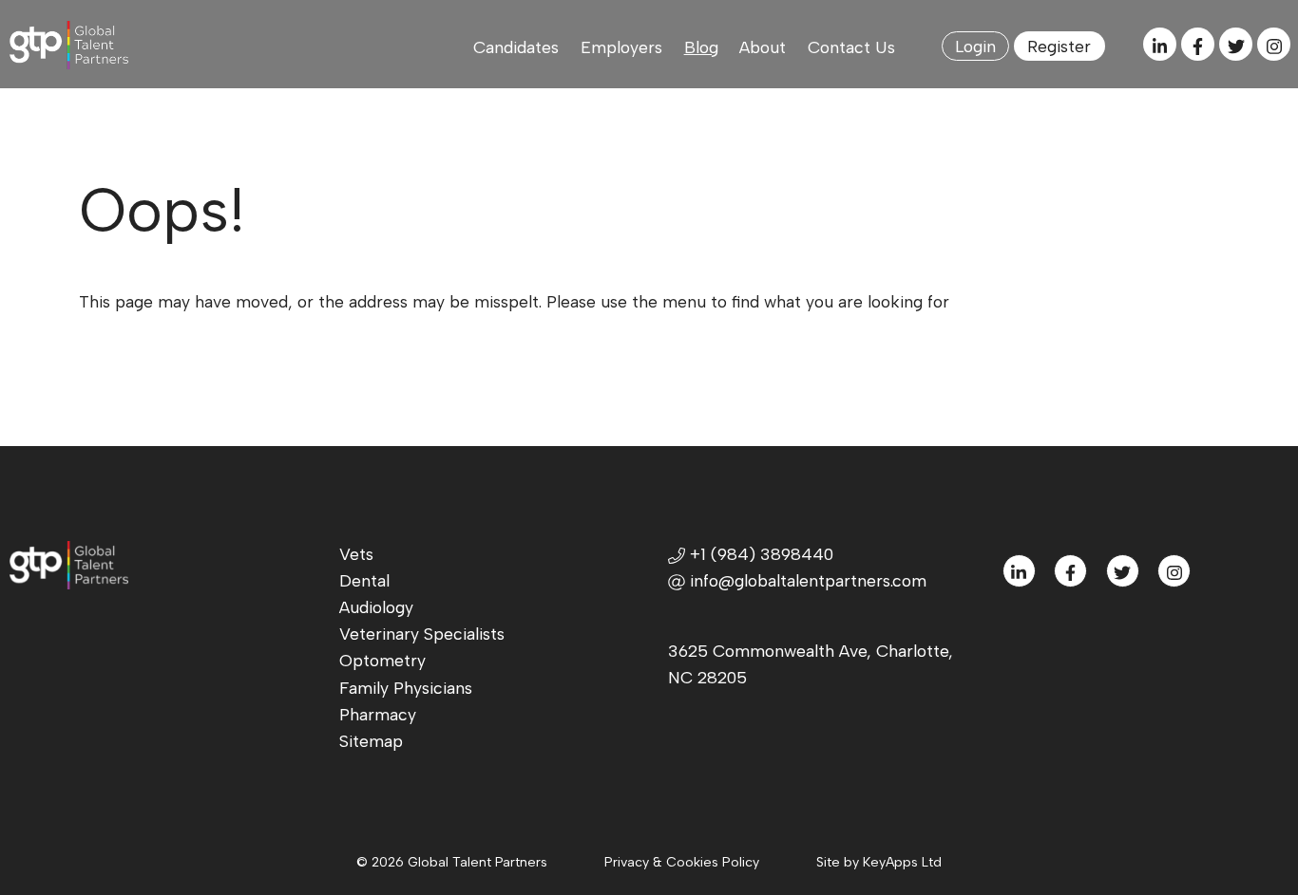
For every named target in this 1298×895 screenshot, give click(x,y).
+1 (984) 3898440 (759, 554)
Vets (356, 554)
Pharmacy (377, 714)
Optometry (382, 660)
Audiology (376, 607)
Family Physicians (405, 688)
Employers (621, 47)
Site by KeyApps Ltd (879, 862)
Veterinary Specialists (422, 633)
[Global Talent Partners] (74, 45)
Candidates (516, 47)
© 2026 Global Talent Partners (451, 862)
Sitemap (371, 741)
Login (975, 46)
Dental (364, 580)
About (762, 47)
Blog (701, 47)
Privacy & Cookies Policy (681, 862)
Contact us (851, 47)
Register (1059, 46)
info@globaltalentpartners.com (808, 580)
